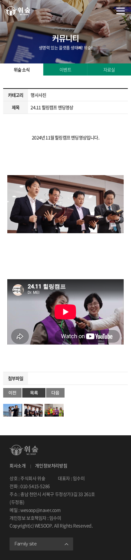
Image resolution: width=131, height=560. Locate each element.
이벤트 (65, 69)
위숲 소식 (22, 69)
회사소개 (17, 465)
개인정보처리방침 (51, 465)
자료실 (109, 69)
